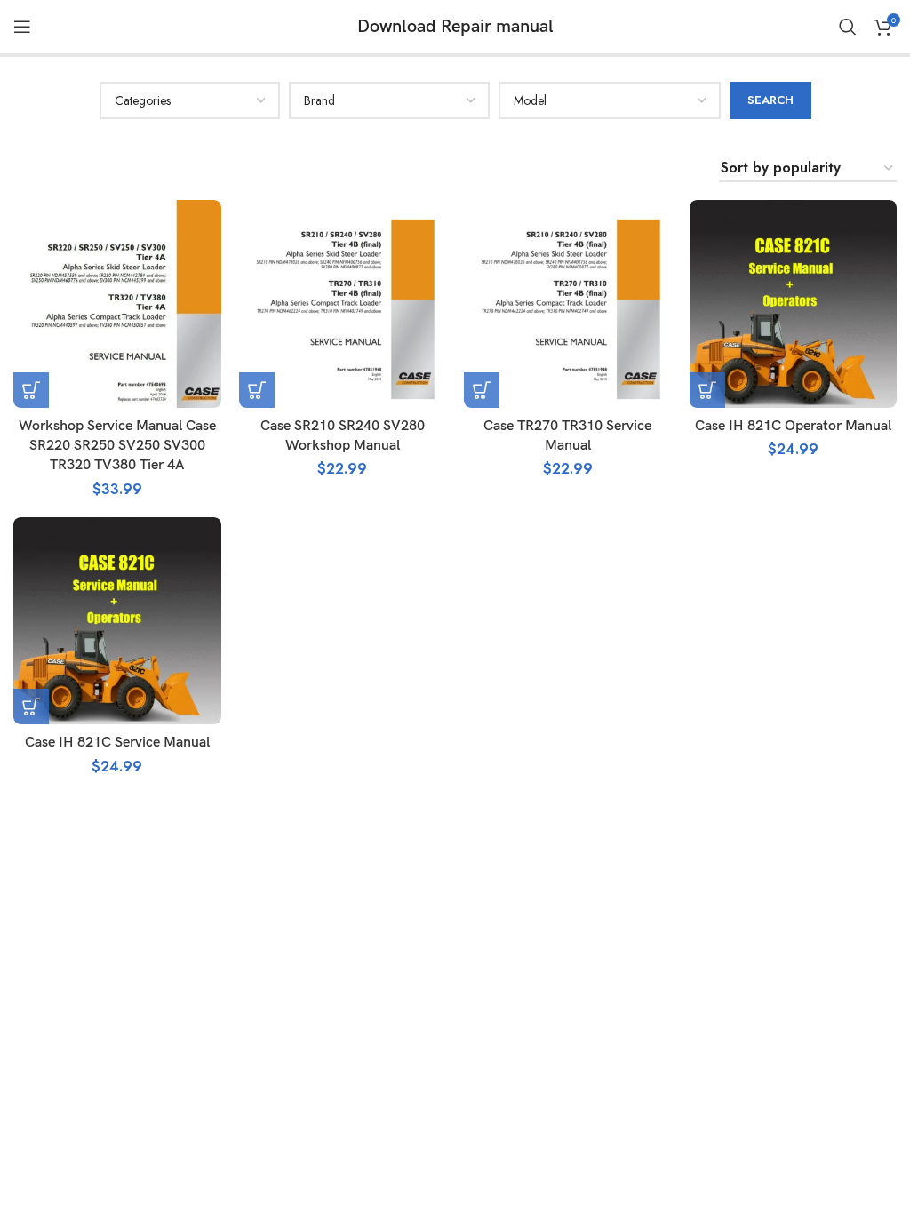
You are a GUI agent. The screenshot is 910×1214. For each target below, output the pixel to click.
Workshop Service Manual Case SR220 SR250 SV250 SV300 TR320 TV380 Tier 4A (117, 446)
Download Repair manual (455, 26)
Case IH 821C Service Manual (117, 742)
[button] (31, 390)
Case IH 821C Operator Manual (793, 426)
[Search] (848, 26)
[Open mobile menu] (22, 26)
